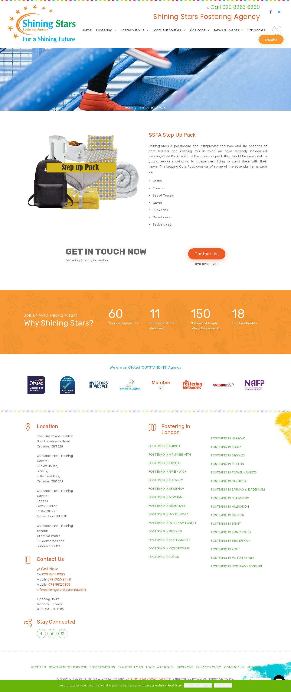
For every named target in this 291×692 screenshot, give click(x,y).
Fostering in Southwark (168, 514)
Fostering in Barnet (164, 446)
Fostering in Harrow (228, 438)
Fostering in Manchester (231, 532)
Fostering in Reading (165, 531)
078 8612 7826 (59, 584)
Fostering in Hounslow (230, 498)
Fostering (104, 30)
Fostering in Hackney (166, 480)
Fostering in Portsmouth (169, 540)
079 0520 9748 (59, 579)
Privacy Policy (208, 667)
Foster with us (132, 30)
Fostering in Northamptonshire (237, 566)
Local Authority (160, 667)
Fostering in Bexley (226, 447)
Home (86, 30)
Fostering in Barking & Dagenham (238, 489)
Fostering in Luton (164, 557)
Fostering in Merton (227, 515)
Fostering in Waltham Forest (172, 523)
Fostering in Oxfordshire (169, 548)
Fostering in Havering (228, 481)
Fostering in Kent (225, 549)
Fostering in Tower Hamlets (234, 472)
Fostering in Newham (166, 497)
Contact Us (234, 667)
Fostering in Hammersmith (170, 454)
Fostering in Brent (226, 523)
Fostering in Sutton (227, 464)
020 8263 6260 (53, 574)
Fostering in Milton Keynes (233, 558)
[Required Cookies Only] (286, 686)
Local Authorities (167, 30)
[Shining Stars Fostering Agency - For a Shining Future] (41, 23)
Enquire (271, 40)
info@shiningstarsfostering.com (61, 590)
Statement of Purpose (68, 667)
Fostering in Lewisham (166, 488)
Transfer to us (130, 667)
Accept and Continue (198, 685)
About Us (38, 667)
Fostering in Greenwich (168, 471)
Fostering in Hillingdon (230, 506)
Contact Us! (206, 253)
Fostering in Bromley (228, 455)
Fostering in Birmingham (230, 541)
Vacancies (256, 30)
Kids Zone (197, 30)
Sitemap (254, 667)
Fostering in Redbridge (167, 506)
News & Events (226, 30)
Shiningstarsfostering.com (150, 679)
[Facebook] (270, 12)
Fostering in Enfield (164, 463)
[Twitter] (279, 12)
